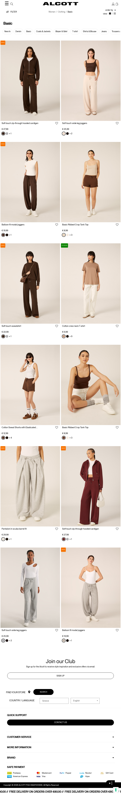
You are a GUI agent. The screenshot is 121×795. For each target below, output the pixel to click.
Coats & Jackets (43, 31)
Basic (28, 31)
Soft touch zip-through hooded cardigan (20, 123)
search (43, 692)
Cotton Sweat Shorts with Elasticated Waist (20, 427)
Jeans (104, 31)
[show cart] (117, 4)
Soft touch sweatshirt (11, 326)
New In (7, 31)
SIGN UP (60, 676)
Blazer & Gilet (61, 31)
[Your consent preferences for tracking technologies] (116, 790)
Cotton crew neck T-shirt (73, 326)
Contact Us (60, 722)
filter (13, 12)
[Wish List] (56, 123)
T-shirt (75, 31)
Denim (18, 31)
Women (52, 12)
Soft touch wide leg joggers (74, 123)
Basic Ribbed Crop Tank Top (75, 224)
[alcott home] (60, 3)
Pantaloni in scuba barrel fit (14, 528)
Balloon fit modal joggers (13, 224)
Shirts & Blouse (89, 31)
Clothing (61, 12)
